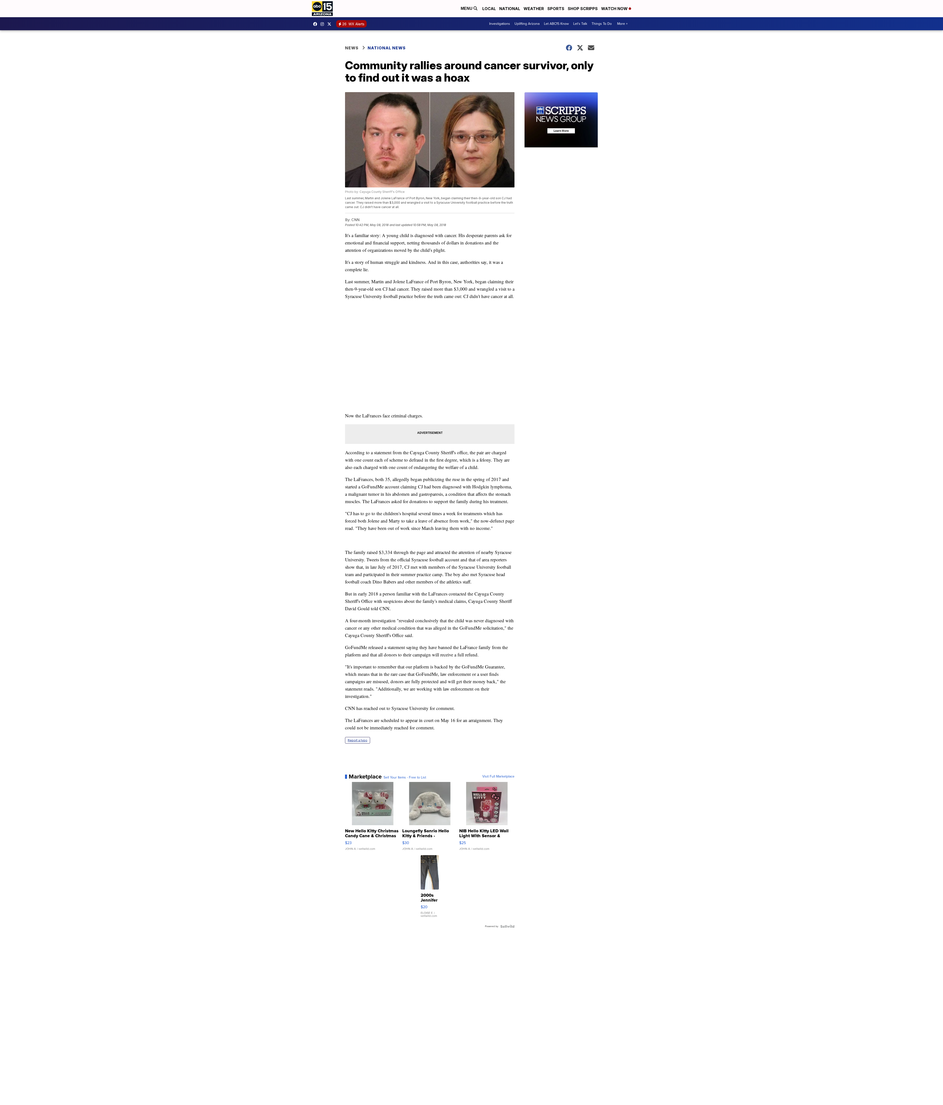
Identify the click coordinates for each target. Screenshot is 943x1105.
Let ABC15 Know (556, 23)
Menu (467, 8)
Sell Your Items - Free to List (405, 777)
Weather (534, 8)
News (352, 47)
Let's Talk (580, 23)
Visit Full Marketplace (498, 776)
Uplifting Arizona (527, 23)
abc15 (316, 24)
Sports (555, 8)
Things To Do (602, 23)
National (509, 8)
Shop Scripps (583, 8)
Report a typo (357, 740)
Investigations (499, 23)
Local (489, 8)
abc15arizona (323, 24)
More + (622, 23)
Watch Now (615, 8)
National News (387, 47)
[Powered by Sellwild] (507, 926)
